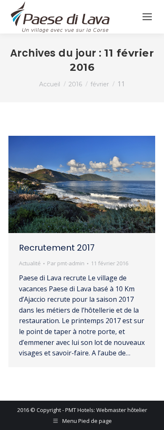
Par (66, 263)
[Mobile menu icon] (147, 16)
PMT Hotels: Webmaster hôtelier (106, 410)
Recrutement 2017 (57, 248)
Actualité (30, 263)
